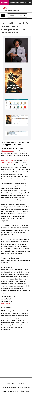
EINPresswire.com (7, 151)
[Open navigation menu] (3, 15)
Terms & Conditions (24, 387)
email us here (5, 303)
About (8, 384)
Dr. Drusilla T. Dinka (7, 160)
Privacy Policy (24, 391)
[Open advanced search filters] (25, 15)
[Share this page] (29, 15)
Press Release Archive (19, 384)
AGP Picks (4, 2)
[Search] (21, 15)
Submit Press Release (9, 387)
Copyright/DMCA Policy (10, 391)
